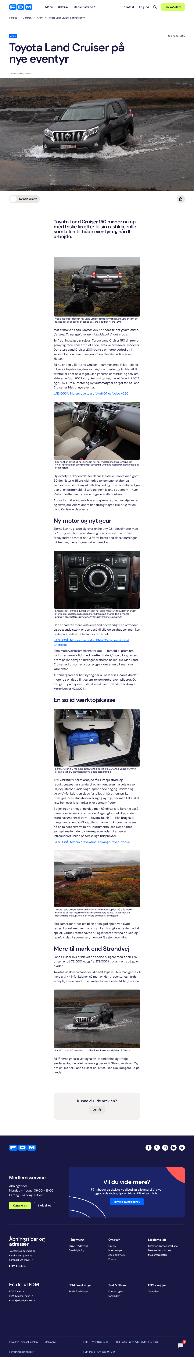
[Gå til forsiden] (20, 7)
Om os (112, 1246)
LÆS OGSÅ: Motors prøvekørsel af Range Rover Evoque (92, 842)
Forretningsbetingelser (21, 1351)
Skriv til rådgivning (78, 1246)
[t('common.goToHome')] (22, 1148)
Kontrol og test (116, 1291)
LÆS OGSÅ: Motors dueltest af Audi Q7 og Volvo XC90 (91, 393)
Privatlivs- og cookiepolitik (23, 1342)
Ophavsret (50, 1342)
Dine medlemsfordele (159, 1250)
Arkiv (40, 17)
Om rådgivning (76, 1250)
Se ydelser (153, 1291)
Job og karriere (116, 1254)
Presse (112, 1259)
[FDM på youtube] (182, 1148)
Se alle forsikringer (78, 1291)
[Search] (155, 7)
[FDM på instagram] (165, 1148)
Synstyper (114, 1295)
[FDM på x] (157, 1148)
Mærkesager (115, 1250)
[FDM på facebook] (149, 1148)
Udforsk (27, 17)
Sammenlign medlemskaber (163, 1246)
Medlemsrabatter (157, 1254)
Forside (13, 17)
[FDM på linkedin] (174, 1148)
